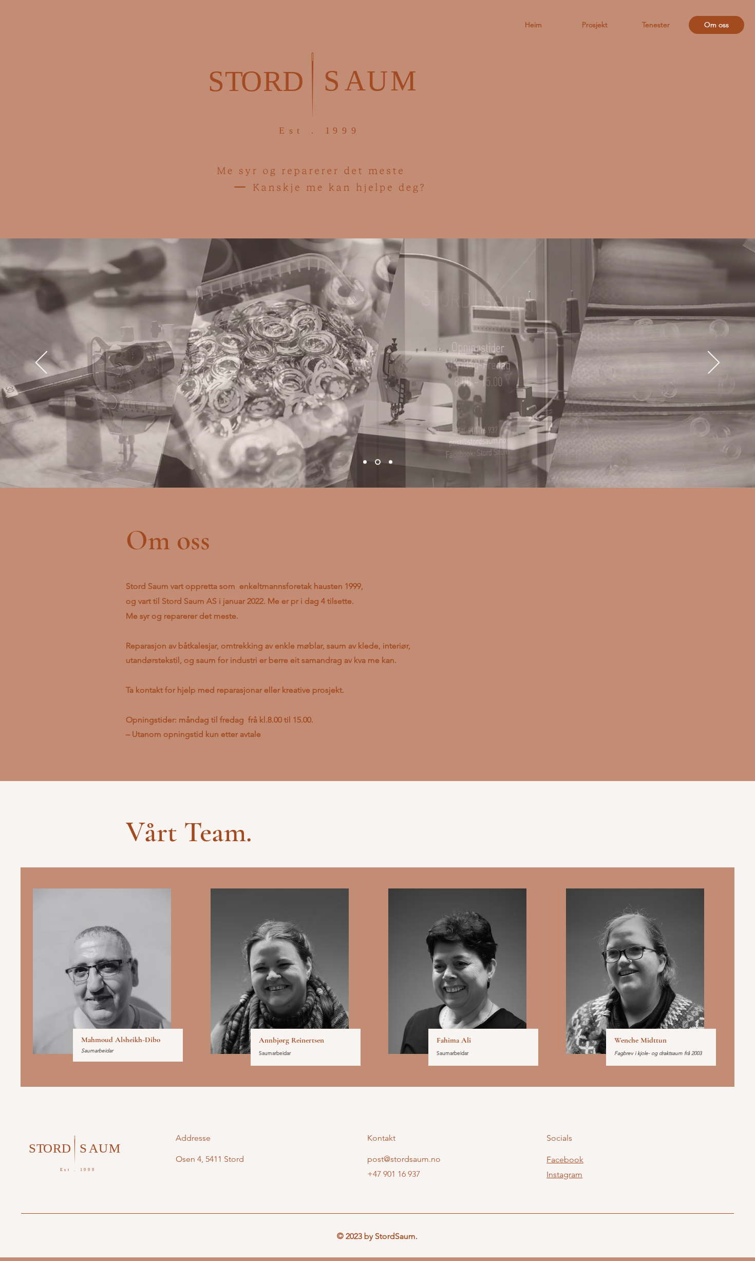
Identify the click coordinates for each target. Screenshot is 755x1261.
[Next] (714, 363)
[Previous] (41, 363)
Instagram (564, 1174)
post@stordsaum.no (404, 1159)
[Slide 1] (365, 462)
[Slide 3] (390, 462)
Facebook (564, 1159)
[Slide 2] (378, 462)
